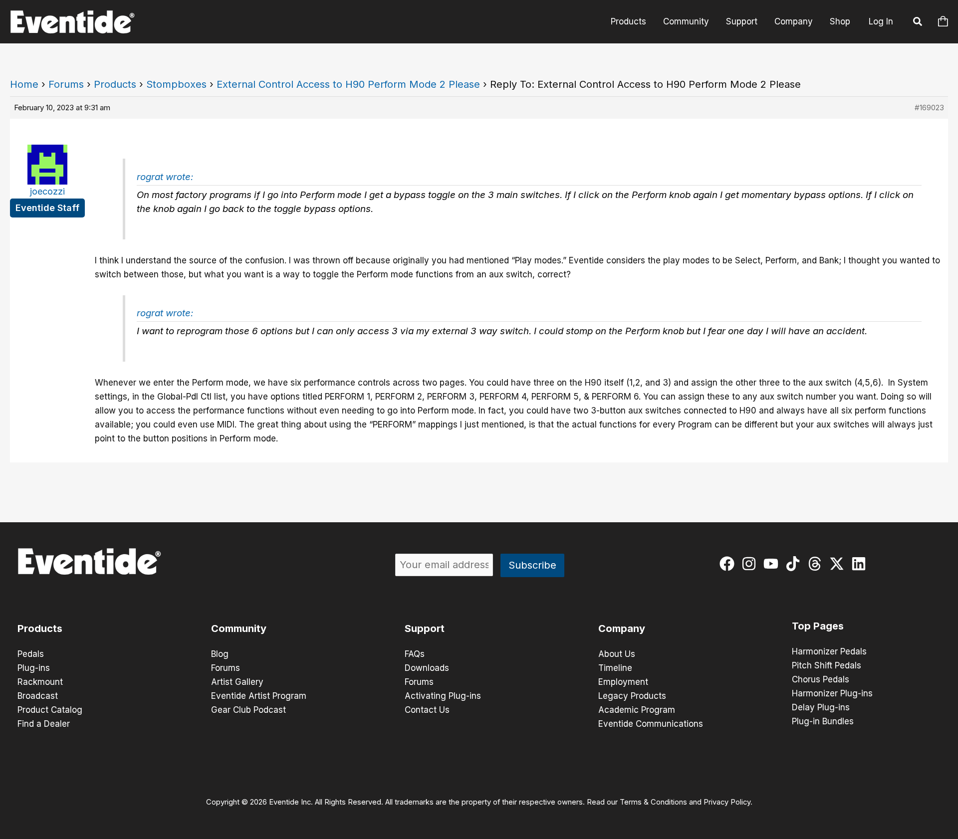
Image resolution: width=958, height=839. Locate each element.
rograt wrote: (165, 177)
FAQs (415, 654)
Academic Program (636, 710)
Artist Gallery (237, 682)
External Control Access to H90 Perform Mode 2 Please (348, 84)
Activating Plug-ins (443, 696)
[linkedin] (861, 563)
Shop (840, 21)
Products (628, 21)
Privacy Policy (727, 802)
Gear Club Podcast (248, 710)
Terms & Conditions (653, 802)
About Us (616, 654)
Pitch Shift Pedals (826, 665)
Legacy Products (632, 696)
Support (741, 21)
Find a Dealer (43, 724)
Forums (66, 84)
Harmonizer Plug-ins (832, 693)
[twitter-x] (839, 563)
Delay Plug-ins (821, 707)
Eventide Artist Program (258, 696)
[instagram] (751, 563)
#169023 (929, 107)
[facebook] (729, 563)
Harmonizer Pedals (829, 651)
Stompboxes (176, 84)
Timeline (615, 668)
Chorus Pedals (820, 679)
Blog (220, 654)
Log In (881, 21)
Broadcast (37, 696)
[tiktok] (795, 563)
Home (24, 84)
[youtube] (773, 563)
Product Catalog (49, 710)
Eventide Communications (650, 724)
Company (793, 21)
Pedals (30, 654)
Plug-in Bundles (823, 721)
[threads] (817, 563)
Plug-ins (33, 668)
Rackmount (40, 682)
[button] (918, 23)
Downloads (427, 668)
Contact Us (427, 710)
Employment (623, 682)
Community (686, 21)
